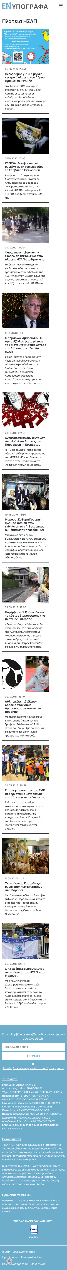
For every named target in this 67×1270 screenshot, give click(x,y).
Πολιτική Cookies (31, 1257)
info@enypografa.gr (24, 1106)
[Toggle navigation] (61, 5)
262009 (33, 1236)
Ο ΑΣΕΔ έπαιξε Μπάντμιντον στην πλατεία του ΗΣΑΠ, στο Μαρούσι (24, 972)
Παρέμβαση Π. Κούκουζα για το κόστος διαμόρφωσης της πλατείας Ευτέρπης (25, 615)
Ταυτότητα (10, 1079)
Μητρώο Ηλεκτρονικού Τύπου (33, 1221)
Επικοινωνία (38, 1264)
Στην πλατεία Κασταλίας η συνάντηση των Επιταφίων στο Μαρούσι (23, 886)
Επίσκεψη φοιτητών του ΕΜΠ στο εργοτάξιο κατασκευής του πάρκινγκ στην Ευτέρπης (25, 793)
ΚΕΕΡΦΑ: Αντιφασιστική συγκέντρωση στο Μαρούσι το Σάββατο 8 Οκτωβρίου (24, 166)
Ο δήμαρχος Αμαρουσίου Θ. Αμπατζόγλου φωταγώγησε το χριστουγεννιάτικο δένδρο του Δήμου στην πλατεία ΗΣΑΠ (25, 345)
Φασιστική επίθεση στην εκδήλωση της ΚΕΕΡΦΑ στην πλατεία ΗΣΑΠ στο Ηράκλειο (24, 255)
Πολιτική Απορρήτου (15, 1264)
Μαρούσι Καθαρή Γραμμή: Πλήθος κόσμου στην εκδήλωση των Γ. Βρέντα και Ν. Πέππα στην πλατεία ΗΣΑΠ (25, 524)
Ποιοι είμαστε (11, 1139)
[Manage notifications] (9, 1261)
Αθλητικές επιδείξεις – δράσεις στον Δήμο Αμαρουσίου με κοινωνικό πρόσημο (23, 706)
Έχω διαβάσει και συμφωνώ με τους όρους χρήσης (33, 1068)
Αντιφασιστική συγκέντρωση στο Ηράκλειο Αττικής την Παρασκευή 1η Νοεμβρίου (25, 441)
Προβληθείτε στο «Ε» (16, 1195)
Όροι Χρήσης (10, 1257)
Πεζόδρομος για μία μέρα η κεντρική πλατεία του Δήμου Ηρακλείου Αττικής (25, 77)
